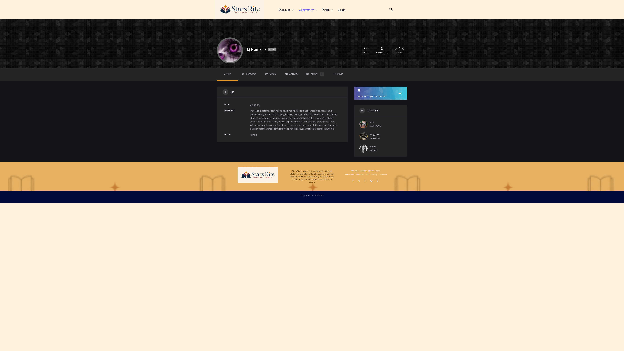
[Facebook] (353, 181)
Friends (316, 74)
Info (229, 74)
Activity (293, 74)
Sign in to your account (372, 96)
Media (273, 74)
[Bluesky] (371, 181)
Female (253, 134)
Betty (373, 146)
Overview (251, 74)
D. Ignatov (375, 134)
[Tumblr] (365, 181)
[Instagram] (359, 181)
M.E (372, 122)
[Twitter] (377, 181)
